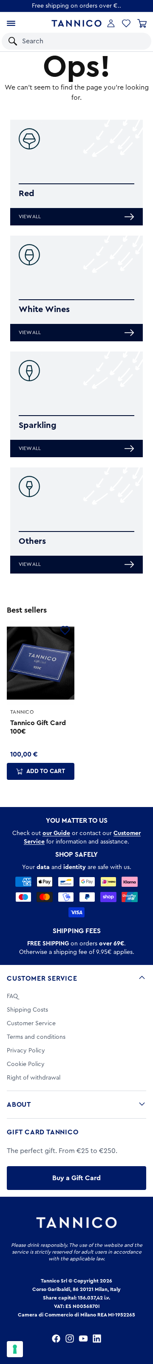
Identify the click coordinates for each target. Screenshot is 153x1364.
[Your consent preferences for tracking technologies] (15, 1349)
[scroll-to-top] (142, 1322)
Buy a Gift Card (76, 1178)
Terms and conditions (36, 1037)
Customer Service (42, 978)
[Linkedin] (97, 1338)
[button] (133, 41)
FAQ (12, 996)
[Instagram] (70, 1338)
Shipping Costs (27, 1010)
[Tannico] (76, 23)
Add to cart (45, 771)
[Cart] (142, 23)
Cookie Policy (26, 1064)
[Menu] (11, 23)
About (19, 1104)
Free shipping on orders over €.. (76, 6)
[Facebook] (56, 1338)
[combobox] (68, 41)
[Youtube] (83, 1338)
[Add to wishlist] (65, 630)
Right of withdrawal (33, 1078)
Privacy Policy (26, 1051)
